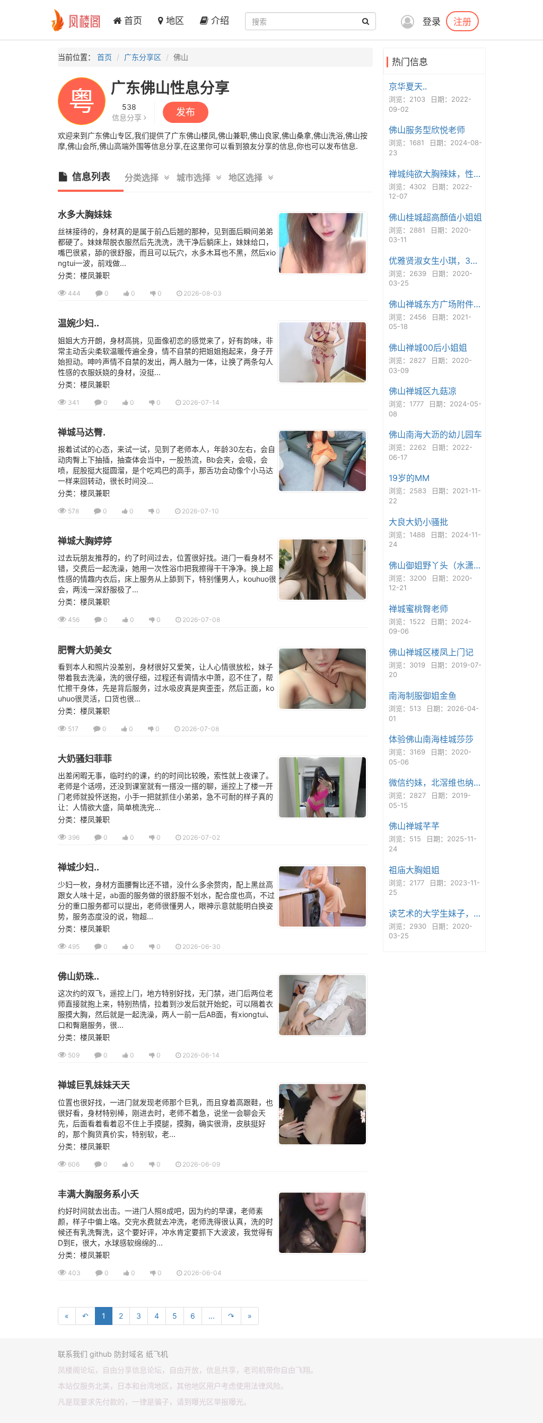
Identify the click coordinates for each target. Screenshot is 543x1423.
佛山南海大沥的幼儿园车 (435, 434)
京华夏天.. (408, 86)
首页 (131, 20)
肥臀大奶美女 (85, 650)
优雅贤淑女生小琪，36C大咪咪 (436, 260)
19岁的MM (409, 478)
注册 (462, 21)
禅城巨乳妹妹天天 (94, 1085)
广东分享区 (142, 56)
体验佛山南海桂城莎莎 (431, 739)
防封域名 (129, 1353)
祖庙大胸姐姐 (414, 870)
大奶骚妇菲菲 (85, 758)
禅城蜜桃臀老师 (418, 608)
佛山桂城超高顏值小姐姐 (435, 217)
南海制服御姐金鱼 (423, 695)
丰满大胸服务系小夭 (98, 1194)
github (101, 1353)
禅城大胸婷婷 (85, 541)
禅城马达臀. (82, 432)
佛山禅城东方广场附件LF (436, 304)
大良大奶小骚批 (418, 522)
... (211, 1315)
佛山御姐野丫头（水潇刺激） (436, 565)
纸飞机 (157, 1353)
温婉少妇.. (78, 323)
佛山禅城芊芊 (414, 826)
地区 (173, 20)
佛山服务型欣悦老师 (427, 129)
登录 (432, 21)
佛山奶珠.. (78, 976)
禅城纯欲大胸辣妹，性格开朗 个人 (436, 173)
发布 (185, 112)
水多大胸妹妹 (85, 214)
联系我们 (72, 1353)
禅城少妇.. (78, 867)
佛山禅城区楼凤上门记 (431, 652)
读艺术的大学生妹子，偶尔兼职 (436, 913)
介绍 (218, 20)
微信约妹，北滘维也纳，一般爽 (436, 782)
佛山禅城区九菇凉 (423, 391)
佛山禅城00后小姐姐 (428, 347)
